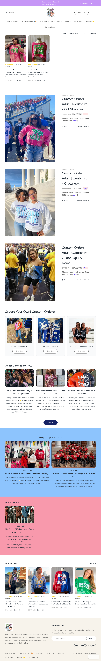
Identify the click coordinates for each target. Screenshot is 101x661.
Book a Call (81, 12)
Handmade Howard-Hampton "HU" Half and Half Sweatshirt (61, 602)
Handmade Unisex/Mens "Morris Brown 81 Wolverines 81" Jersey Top (14, 603)
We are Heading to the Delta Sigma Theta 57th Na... (74, 475)
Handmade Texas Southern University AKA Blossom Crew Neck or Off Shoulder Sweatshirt (38, 73)
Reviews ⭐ (21, 657)
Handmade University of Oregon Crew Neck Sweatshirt (85, 602)
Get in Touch (9, 657)
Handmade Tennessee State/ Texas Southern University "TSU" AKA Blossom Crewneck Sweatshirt (15, 73)
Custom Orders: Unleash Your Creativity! (81, 392)
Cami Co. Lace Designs (87, 653)
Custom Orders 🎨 (26, 653)
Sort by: (64, 34)
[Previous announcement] (36, 3)
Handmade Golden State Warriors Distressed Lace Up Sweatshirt (38, 603)
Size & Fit (39, 653)
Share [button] (65, 126)
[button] (9, 12)
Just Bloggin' (50, 653)
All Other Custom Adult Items (81, 346)
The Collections (10, 653)
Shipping (60, 653)
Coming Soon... (33, 657)
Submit (91, 638)
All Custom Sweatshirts (19, 346)
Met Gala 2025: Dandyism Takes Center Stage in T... (19, 531)
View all (50, 422)
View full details (82, 126)
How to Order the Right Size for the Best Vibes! (50, 392)
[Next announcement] (65, 3)
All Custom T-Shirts (50, 346)
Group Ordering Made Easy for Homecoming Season (19, 392)
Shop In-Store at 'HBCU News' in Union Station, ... (27, 473)
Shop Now (19, 351)
